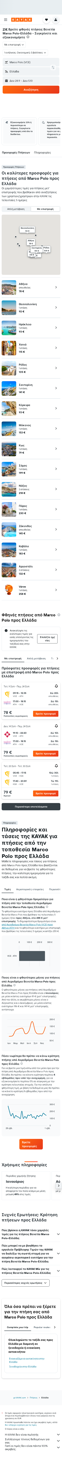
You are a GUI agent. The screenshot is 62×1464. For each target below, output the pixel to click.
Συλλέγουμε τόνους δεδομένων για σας (27, 1441)
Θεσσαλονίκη (28, 304)
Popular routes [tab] (42, 1327)
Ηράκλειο (25, 324)
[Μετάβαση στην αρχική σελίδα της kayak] (21, 20)
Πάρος (23, 506)
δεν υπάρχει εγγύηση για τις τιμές (21, 1425)
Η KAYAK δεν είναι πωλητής (22, 1434)
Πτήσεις (33, 1397)
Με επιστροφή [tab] (13, 658)
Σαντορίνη (26, 384)
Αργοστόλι (26, 566)
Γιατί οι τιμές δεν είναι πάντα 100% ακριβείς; (26, 1447)
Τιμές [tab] (7, 889)
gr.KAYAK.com (19, 1397)
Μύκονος (25, 425)
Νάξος (23, 485)
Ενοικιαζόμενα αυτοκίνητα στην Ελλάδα (26, 1360)
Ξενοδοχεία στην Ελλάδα (22, 1366)
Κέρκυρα (24, 405)
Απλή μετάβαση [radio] (15, 209)
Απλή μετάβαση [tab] (36, 658)
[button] (5, 19)
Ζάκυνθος (25, 526)
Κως (21, 445)
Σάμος (23, 465)
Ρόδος (23, 364)
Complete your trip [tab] (17, 1327)
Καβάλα (24, 546)
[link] (31, 1144)
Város (22, 586)
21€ (5, 29)
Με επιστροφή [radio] (45, 209)
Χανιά (22, 344)
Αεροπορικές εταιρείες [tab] (30, 889)
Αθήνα (23, 284)
